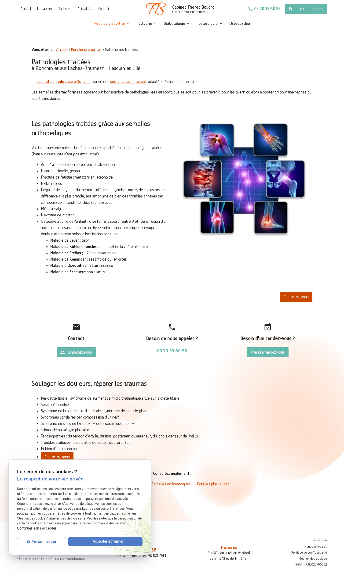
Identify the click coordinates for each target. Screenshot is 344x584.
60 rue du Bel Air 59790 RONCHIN (141, 556)
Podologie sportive (109, 23)
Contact (103, 9)
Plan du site (319, 540)
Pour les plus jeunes (213, 484)
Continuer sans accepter (36, 528)
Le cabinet (44, 9)
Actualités (84, 9)
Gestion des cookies (313, 558)
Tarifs (62, 9)
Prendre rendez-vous (306, 8)
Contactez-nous (296, 296)
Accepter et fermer (108, 541)
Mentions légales (315, 546)
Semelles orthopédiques (171, 484)
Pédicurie (144, 23)
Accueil (25, 9)
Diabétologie (174, 23)
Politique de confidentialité (309, 552)
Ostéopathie (239, 23)
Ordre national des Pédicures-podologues (51, 558)
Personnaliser (44, 541)
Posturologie (207, 23)
